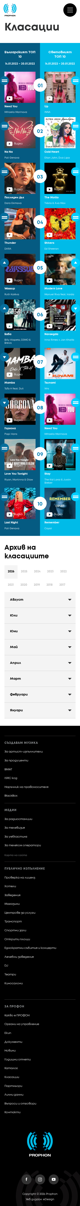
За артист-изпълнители (23, 751)
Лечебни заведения (19, 957)
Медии (10, 810)
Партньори (13, 1086)
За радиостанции (18, 819)
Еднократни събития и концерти (30, 948)
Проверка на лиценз (19, 877)
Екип (7, 1033)
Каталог (11, 1068)
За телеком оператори (22, 845)
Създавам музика (21, 743)
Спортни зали (15, 930)
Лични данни (13, 1094)
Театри (10, 974)
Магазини (12, 904)
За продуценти (16, 760)
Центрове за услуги (19, 912)
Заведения (12, 895)
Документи (13, 1042)
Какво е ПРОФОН (17, 1015)
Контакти (12, 1112)
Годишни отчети (17, 1059)
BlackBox (11, 795)
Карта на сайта (15, 855)
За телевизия (14, 827)
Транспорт (13, 921)
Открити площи (17, 939)
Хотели (10, 886)
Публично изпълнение (24, 868)
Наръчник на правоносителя (26, 787)
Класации (11, 1077)
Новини (10, 1050)
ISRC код (10, 778)
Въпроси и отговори (20, 1103)
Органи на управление (21, 1024)
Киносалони (13, 983)
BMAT (8, 769)
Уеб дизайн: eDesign (40, 1199)
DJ (6, 965)
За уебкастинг (15, 836)
